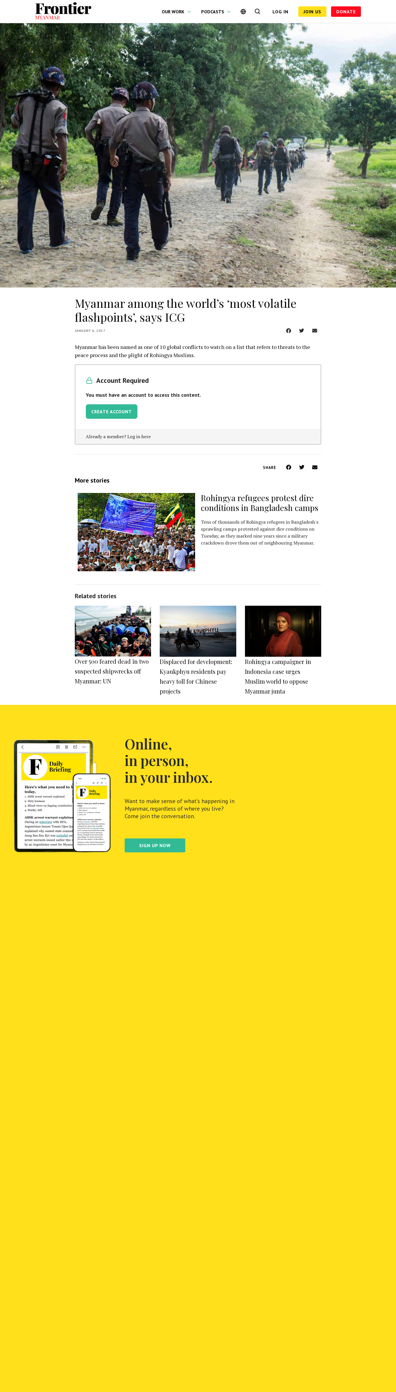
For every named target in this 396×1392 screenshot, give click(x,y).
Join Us (312, 11)
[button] (288, 330)
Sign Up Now (155, 845)
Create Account (111, 411)
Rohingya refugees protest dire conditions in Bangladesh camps (259, 502)
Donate (346, 11)
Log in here (139, 436)
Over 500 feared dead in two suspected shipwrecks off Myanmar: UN (112, 671)
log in (280, 11)
